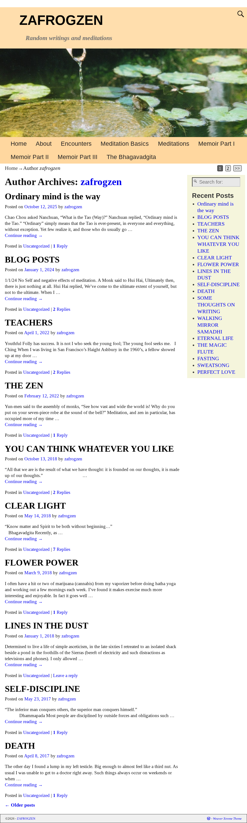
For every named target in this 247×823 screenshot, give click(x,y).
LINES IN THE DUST (46, 625)
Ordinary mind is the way (52, 196)
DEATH (20, 746)
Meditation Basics (125, 143)
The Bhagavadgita (131, 156)
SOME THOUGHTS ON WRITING (216, 304)
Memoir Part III (77, 156)
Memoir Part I (216, 143)
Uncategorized (36, 246)
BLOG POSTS (32, 259)
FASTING (208, 358)
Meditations (173, 143)
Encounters (76, 143)
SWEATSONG (213, 365)
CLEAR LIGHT (35, 506)
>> (237, 168)
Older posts (20, 805)
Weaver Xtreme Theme (227, 818)
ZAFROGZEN (61, 20)
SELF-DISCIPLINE (42, 689)
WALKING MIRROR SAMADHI (209, 325)
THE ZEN (24, 385)
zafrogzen (101, 181)
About (44, 143)
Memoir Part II (30, 156)
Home (19, 143)
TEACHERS (29, 322)
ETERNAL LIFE (215, 338)
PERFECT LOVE (216, 372)
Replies (61, 309)
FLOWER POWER (41, 562)
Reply (60, 246)
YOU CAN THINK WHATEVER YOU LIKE (89, 449)
